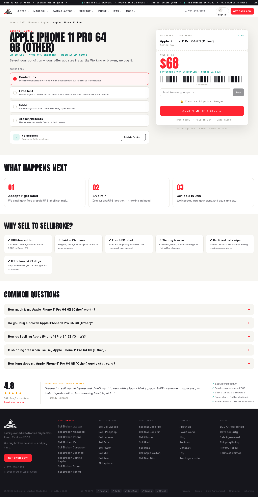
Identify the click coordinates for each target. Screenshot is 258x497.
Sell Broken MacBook (71, 432)
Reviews (185, 442)
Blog (182, 437)
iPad (116, 11)
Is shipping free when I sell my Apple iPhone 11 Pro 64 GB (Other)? (129, 350)
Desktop (85, 11)
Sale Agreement (230, 437)
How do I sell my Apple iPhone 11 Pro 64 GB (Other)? (129, 336)
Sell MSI (103, 453)
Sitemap (249, 491)
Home (13, 22)
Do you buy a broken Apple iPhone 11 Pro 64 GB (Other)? (129, 323)
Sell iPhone (28, 22)
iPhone (102, 11)
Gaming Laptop (63, 11)
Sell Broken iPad (68, 442)
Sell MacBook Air (149, 432)
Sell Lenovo (106, 437)
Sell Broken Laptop (70, 426)
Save (238, 92)
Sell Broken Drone (69, 466)
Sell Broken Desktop (71, 452)
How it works (188, 432)
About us (185, 426)
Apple (45, 22)
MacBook (39, 11)
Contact (185, 447)
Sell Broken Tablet (69, 471)
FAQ (182, 453)
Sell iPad (144, 442)
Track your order (190, 458)
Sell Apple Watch (149, 453)
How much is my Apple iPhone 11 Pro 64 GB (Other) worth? (129, 309)
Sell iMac (144, 447)
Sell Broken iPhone (69, 437)
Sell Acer (104, 458)
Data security (229, 432)
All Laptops (106, 463)
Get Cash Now (242, 11)
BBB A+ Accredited (232, 426)
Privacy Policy (229, 447)
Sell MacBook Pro (150, 426)
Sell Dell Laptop (108, 426)
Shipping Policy (229, 442)
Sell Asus (104, 442)
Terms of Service (230, 453)
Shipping (234, 491)
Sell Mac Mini (147, 458)
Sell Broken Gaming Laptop (70, 459)
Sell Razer (105, 447)
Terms (198, 491)
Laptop (21, 11)
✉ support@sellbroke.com (20, 471)
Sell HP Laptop (108, 432)
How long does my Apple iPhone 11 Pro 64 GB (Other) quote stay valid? (129, 363)
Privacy (186, 491)
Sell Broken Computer (72, 447)
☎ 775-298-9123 (14, 467)
